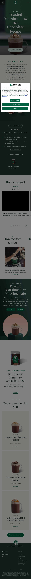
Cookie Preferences (15, 100)
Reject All (15, 108)
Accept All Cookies (15, 104)
